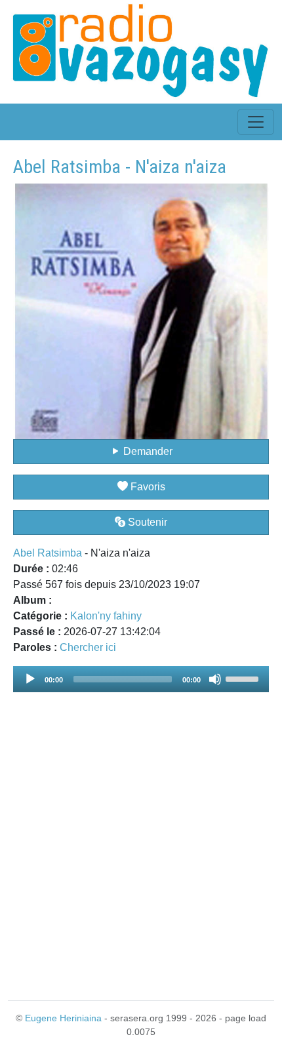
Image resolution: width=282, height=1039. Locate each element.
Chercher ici (88, 647)
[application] (141, 679)
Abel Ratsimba (47, 553)
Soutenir (146, 522)
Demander (146, 451)
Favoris (146, 486)
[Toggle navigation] (255, 122)
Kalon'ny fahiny (106, 615)
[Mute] (215, 679)
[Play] (30, 679)
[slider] (244, 678)
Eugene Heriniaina (63, 1018)
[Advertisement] (141, 838)
